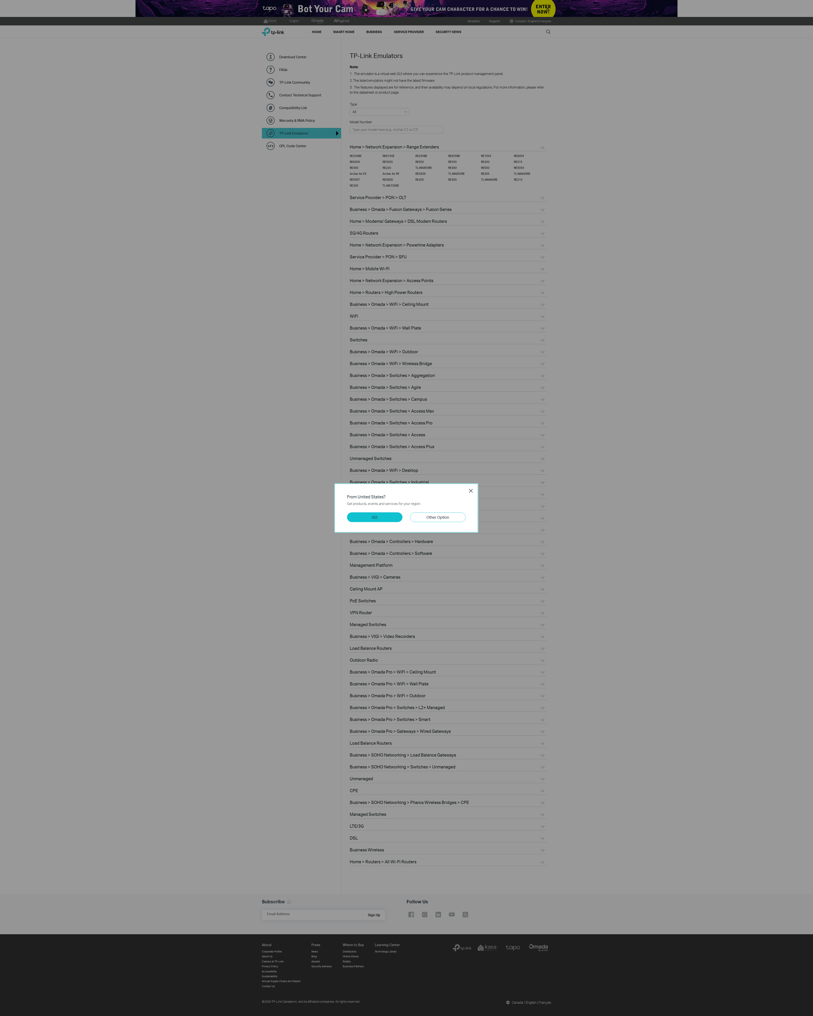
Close (471, 490)
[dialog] (406, 508)
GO (374, 517)
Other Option (437, 517)
